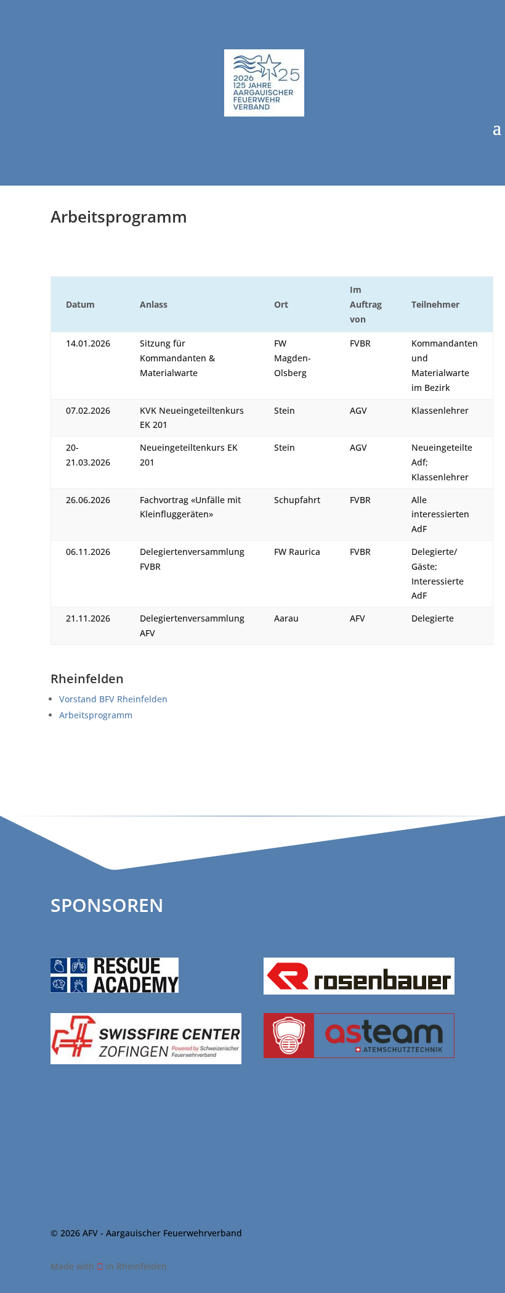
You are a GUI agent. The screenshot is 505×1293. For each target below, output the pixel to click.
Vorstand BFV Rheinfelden (113, 699)
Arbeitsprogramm (95, 715)
